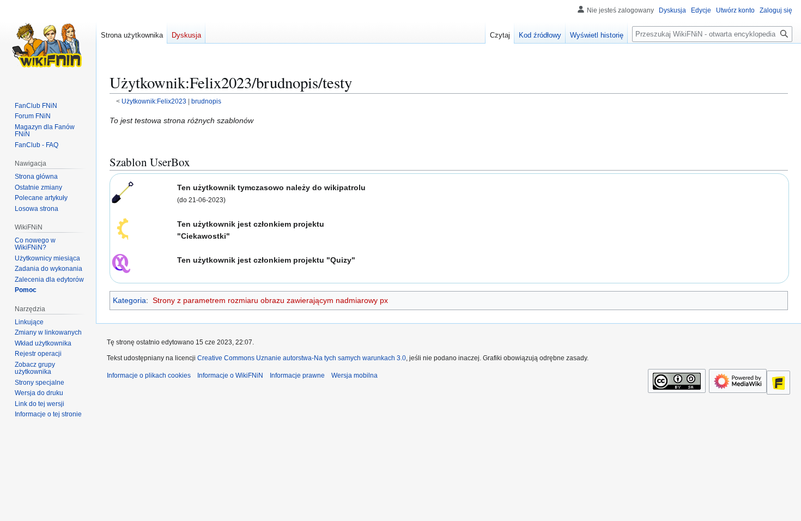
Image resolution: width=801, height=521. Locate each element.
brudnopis (206, 101)
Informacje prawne (297, 375)
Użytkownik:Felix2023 (154, 101)
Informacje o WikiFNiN (230, 375)
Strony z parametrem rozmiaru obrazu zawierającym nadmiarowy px (270, 300)
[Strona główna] (48, 43)
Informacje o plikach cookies (149, 375)
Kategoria (129, 300)
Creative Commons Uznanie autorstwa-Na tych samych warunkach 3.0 (301, 358)
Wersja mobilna (354, 375)
